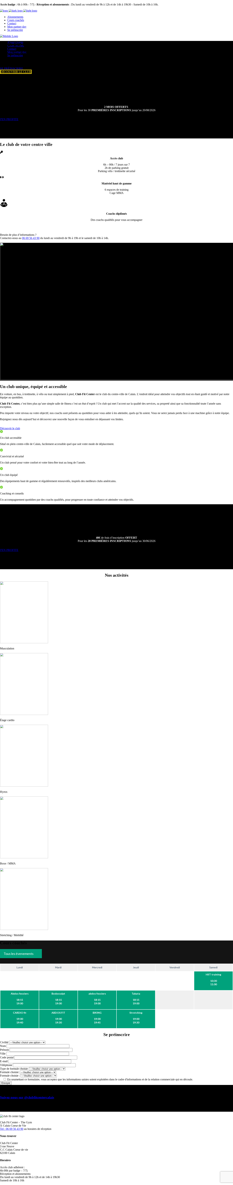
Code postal (7, 1057)
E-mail (4, 1061)
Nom (3, 1045)
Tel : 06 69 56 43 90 (11, 1128)
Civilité (4, 1042)
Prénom (5, 1049)
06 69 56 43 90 (31, 238)
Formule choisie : (10, 1075)
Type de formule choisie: (14, 1068)
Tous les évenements (18, 954)
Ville (3, 1053)
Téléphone (6, 1065)
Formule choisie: (10, 1072)
